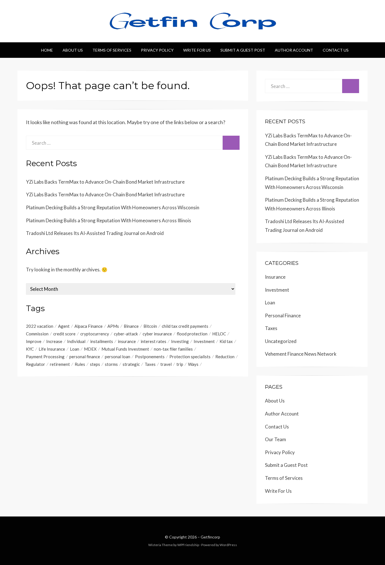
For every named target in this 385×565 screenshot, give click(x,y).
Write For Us (197, 50)
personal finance (84, 356)
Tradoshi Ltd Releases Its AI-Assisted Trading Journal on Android (95, 233)
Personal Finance (283, 315)
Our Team (275, 439)
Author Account (294, 50)
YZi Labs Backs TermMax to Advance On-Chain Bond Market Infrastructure (105, 182)
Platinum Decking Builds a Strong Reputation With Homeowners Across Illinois (108, 220)
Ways (193, 364)
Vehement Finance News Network (301, 354)
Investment (204, 341)
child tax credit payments (185, 326)
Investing (180, 341)
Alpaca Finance (88, 326)
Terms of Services (111, 50)
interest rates (153, 341)
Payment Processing (45, 356)
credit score (64, 333)
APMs (113, 326)
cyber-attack (126, 333)
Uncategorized (281, 341)
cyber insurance (157, 333)
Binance (131, 326)
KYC (30, 348)
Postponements (150, 356)
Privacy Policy (157, 50)
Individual (76, 341)
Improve (33, 341)
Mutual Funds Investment (125, 348)
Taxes (150, 364)
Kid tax (226, 341)
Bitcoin (150, 326)
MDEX (90, 348)
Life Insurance (52, 348)
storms (111, 364)
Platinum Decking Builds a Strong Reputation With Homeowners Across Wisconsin (112, 207)
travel (166, 364)
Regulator (35, 364)
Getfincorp (210, 537)
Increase (54, 341)
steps (95, 364)
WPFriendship (188, 545)
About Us (73, 50)
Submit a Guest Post (242, 50)
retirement (60, 364)
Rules (80, 364)
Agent (64, 326)
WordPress (228, 545)
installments (101, 341)
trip (179, 364)
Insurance (275, 277)
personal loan (117, 356)
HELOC (219, 333)
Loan (74, 348)
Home (47, 50)
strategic (131, 364)
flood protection (192, 333)
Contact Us (336, 50)
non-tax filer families (173, 348)
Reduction (224, 356)
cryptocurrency (94, 333)
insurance (127, 341)
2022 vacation (39, 326)
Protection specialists (190, 356)
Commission (37, 333)
